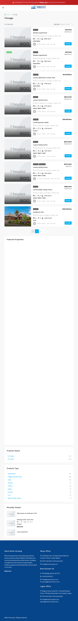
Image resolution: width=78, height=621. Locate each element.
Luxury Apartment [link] (22, 532)
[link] (17, 37)
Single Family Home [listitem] (15, 477)
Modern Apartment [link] (40, 33)
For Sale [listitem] (11, 456)
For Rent (35, 74)
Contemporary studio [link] (41, 122)
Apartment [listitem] (12, 474)
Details (68, 44)
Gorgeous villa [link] (38, 212)
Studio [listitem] (10, 483)
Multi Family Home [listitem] (14, 498)
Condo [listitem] (10, 492)
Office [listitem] (10, 486)
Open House (42, 164)
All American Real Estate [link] (43, 178)
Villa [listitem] (9, 480)
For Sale (35, 29)
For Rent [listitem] (11, 459)
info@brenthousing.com (50, 564)
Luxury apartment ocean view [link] (44, 78)
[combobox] (66, 24)
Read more (7, 571)
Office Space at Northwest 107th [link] (27, 513)
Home (8, 14)
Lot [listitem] (9, 495)
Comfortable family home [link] (42, 190)
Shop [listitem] (10, 489)
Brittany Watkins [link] (41, 44)
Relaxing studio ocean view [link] (25, 519)
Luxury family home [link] (40, 100)
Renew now (43, 2)
